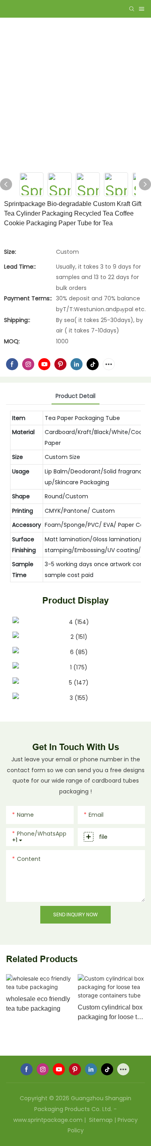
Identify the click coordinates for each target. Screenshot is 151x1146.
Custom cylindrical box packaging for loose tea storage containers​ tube (111, 1013)
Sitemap (100, 1120)
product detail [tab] (75, 396)
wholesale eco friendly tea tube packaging (38, 1003)
